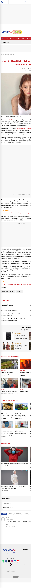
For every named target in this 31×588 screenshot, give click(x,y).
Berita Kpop (10, 54)
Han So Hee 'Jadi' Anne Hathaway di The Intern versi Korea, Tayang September (13, 309)
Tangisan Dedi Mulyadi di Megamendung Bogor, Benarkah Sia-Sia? (9, 374)
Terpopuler (5, 42)
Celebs (12, 38)
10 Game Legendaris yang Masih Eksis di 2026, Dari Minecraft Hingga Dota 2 (20, 416)
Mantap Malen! (24, 391)
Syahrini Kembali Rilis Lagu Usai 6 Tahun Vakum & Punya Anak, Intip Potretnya (14, 487)
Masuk (27, 1)
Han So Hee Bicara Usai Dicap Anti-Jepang (16, 213)
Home (7, 38)
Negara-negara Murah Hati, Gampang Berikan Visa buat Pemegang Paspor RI (7, 434)
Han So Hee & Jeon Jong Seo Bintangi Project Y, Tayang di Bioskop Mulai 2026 (13, 319)
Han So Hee (10, 120)
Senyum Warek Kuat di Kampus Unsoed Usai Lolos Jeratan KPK (9, 392)
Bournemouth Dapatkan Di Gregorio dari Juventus (21, 433)
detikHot (3, 54)
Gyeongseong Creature (24, 129)
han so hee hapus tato (8, 291)
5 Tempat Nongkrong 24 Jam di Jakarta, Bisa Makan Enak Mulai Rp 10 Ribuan (7, 416)
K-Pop (23, 38)
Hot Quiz (18, 38)
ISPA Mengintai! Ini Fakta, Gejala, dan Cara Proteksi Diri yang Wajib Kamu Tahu (14, 464)
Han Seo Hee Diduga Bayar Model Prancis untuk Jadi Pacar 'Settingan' (13, 314)
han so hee (19, 291)
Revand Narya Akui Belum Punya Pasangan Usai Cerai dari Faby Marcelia (13, 304)
